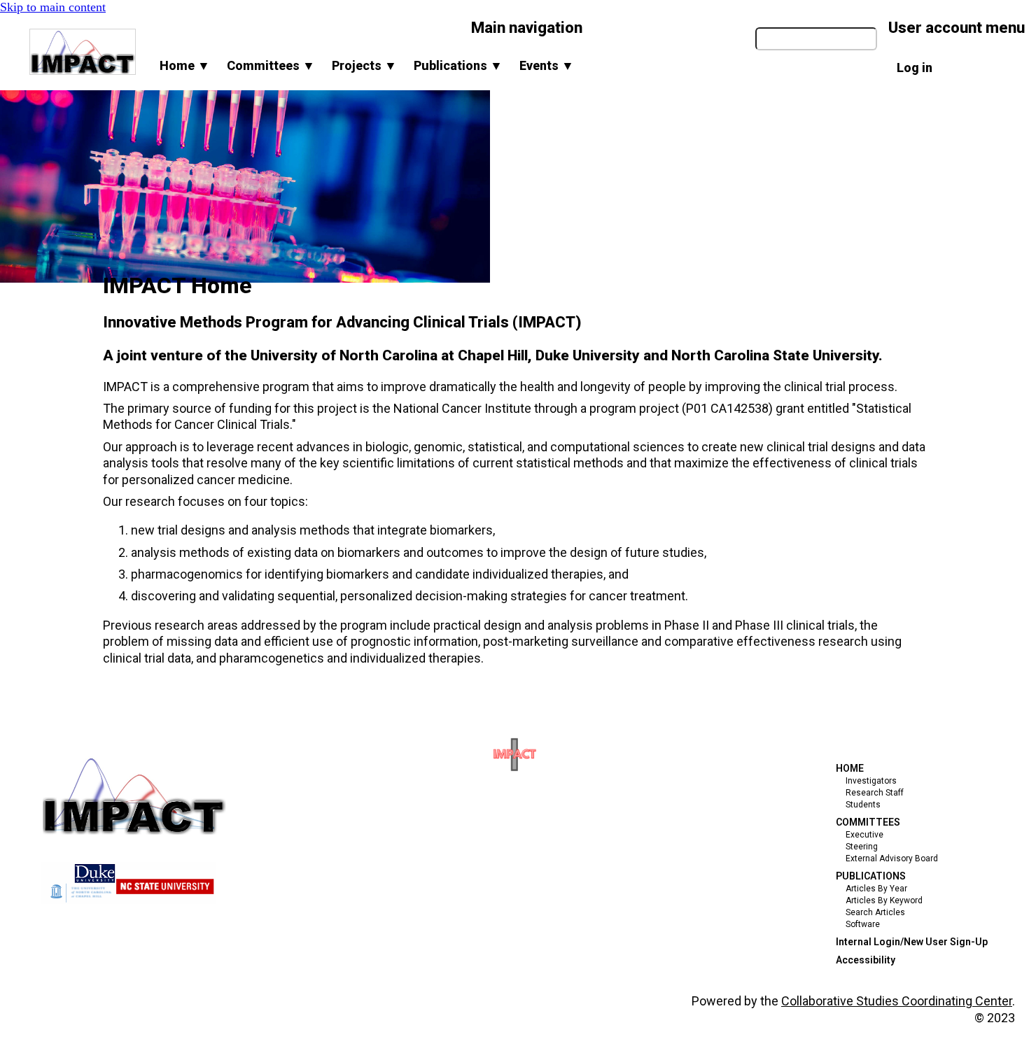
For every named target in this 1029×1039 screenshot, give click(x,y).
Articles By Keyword (884, 900)
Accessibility (865, 960)
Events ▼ (546, 65)
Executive (864, 835)
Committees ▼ (271, 65)
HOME (850, 768)
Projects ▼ (364, 65)
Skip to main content (53, 7)
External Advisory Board (892, 858)
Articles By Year (876, 888)
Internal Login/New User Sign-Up (912, 941)
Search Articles (875, 912)
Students (863, 805)
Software (863, 924)
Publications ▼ (458, 65)
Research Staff (875, 793)
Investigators (871, 781)
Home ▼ (185, 65)
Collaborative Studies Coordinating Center (896, 1001)
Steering (862, 846)
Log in (914, 67)
